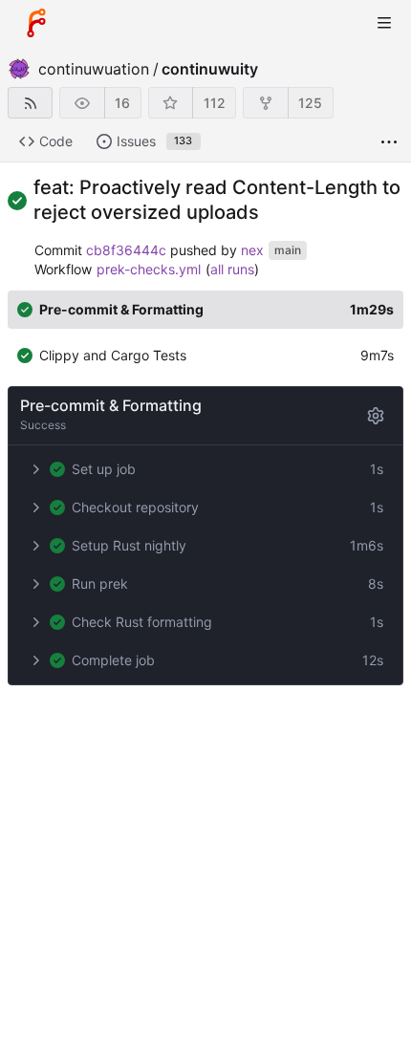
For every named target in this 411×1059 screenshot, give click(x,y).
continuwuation (93, 68)
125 (310, 103)
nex (252, 250)
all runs (232, 269)
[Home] (36, 23)
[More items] (389, 142)
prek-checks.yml (149, 269)
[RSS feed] (30, 103)
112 (215, 103)
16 (122, 103)
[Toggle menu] (384, 23)
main (287, 250)
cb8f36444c (126, 250)
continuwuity (210, 68)
